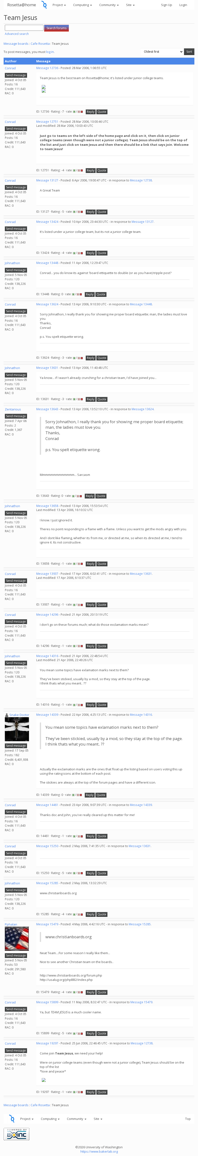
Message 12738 (141, 180)
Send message (16, 75)
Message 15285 (47, 883)
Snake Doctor (19, 715)
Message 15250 (47, 846)
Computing (81, 5)
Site (129, 5)
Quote (102, 112)
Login (183, 5)
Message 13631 (47, 368)
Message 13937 (47, 574)
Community (107, 5)
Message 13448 (47, 263)
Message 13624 (47, 304)
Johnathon (12, 263)
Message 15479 (47, 924)
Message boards (16, 43)
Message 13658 (47, 506)
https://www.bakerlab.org (99, 1151)
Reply (90, 112)
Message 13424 (47, 222)
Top (188, 1119)
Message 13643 (47, 409)
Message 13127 (47, 180)
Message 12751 (47, 122)
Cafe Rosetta (40, 43)
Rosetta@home (21, 4)
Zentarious (13, 409)
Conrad (10, 68)
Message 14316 (47, 656)
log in (50, 52)
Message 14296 (47, 615)
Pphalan (11, 924)
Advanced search (17, 34)
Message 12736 (47, 68)
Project (58, 5)
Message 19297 (47, 1043)
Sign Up (166, 5)
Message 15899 (47, 1002)
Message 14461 (47, 805)
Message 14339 (47, 715)
